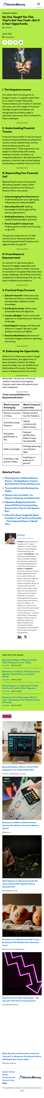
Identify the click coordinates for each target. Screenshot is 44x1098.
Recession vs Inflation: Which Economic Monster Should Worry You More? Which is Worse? (20, 825)
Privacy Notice (8, 1077)
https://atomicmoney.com (25, 538)
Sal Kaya (8, 28)
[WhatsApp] (15, 42)
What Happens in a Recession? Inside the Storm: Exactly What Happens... (20, 687)
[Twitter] (10, 42)
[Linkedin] (21, 42)
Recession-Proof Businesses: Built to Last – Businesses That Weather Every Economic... (21, 700)
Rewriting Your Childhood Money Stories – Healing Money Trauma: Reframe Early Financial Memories (22, 481)
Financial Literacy (9, 13)
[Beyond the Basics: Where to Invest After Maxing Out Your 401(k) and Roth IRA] (22, 742)
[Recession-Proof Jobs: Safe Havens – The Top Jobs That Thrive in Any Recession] (22, 973)
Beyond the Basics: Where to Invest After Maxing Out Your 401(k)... (19, 661)
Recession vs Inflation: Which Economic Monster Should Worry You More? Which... (21, 674)
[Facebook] (4, 42)
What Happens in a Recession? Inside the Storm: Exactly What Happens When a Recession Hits (20, 884)
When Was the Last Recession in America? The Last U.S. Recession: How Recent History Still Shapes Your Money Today (21, 1056)
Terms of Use (8, 1080)
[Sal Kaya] (10, 586)
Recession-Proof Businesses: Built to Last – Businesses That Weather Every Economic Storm (21, 942)
